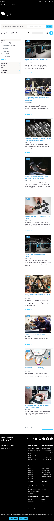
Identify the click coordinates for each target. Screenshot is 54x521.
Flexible (43, 485)
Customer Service (31, 508)
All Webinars (30, 493)
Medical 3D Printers (45, 470)
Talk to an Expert (31, 505)
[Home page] (2, 4)
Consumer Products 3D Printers (46, 477)
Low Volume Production (46, 450)
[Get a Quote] (46, 1)
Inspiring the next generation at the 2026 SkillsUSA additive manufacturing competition (37, 98)
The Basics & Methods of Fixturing (35, 334)
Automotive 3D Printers (46, 472)
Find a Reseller (31, 501)
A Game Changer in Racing (33, 485)
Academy (43, 506)
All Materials (43, 489)
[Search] (49, 1)
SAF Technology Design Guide (33, 456)
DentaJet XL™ (31, 474)
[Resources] (11, 4)
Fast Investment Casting (33, 483)
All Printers (30, 478)
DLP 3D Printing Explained (46, 459)
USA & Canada (40, 1)
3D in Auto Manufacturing (46, 455)
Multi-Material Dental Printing (32, 453)
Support (30, 499)
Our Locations (44, 503)
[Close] (51, 514)
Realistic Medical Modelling (46, 454)
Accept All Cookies (23, 518)
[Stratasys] (2, 1)
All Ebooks (30, 462)
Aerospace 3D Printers (46, 474)
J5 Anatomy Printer (32, 476)
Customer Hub (31, 506)
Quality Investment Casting (33, 448)
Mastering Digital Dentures (33, 491)
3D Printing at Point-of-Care (34, 489)
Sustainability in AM (32, 487)
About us (43, 499)
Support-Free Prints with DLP (33, 460)
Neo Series (30, 472)
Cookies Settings (13, 518)
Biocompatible (44, 487)
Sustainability (44, 508)
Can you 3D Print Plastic (46, 457)
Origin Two (30, 470)
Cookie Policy (17, 515)
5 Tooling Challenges (45, 448)
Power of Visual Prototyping (34, 450)
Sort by (30, 32)
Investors (43, 510)
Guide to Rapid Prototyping (47, 452)
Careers (43, 505)
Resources (6, 4)
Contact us (43, 501)
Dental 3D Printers (45, 468)
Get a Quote (30, 503)
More (2, 59)
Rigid (42, 483)
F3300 (29, 468)
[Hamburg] (52, 1)
